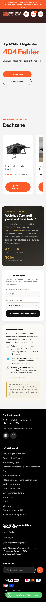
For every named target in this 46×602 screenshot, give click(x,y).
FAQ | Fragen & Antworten (15, 453)
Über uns (7, 506)
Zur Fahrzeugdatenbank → (17, 378)
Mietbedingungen (11, 462)
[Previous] (5, 4)
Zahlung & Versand (12, 475)
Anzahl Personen (14, 300)
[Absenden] (40, 570)
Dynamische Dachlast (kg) (18, 289)
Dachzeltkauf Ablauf (12, 458)
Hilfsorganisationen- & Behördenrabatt (21, 466)
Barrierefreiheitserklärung (15, 510)
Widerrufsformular (12, 488)
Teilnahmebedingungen (14, 514)
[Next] (40, 4)
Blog (5, 471)
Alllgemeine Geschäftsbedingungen (20, 479)
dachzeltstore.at (15, 590)
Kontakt (6, 501)
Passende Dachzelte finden (23, 314)
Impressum (8, 497)
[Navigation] (40, 14)
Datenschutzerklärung (13, 493)
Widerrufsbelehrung (12, 484)
